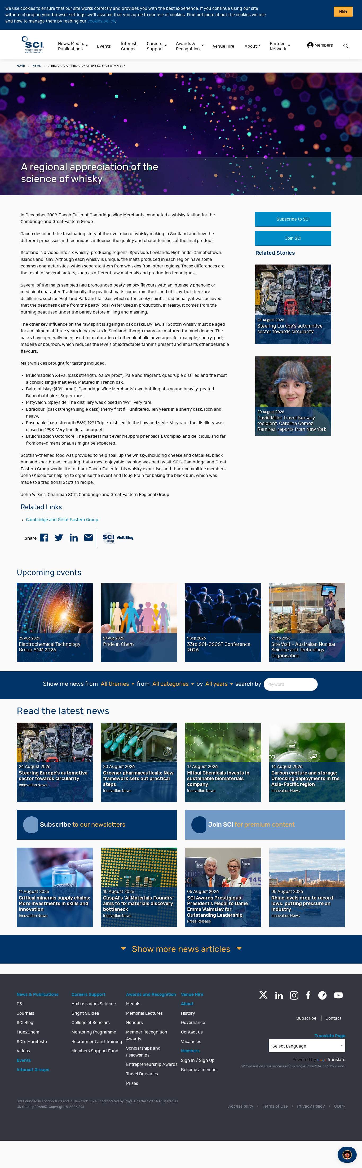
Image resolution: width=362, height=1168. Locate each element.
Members (323, 45)
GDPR (339, 1106)
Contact (333, 1018)
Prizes (132, 1083)
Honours (134, 1023)
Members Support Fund (95, 1051)
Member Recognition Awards (146, 1035)
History (188, 1013)
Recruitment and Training (97, 1042)
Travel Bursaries (142, 1074)
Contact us (192, 1032)
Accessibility (240, 1106)
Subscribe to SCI (293, 219)
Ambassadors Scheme (94, 1004)
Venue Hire (223, 46)
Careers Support (155, 46)
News (37, 65)
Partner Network (278, 46)
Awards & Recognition (188, 46)
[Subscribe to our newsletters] (31, 824)
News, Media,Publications (71, 46)
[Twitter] (263, 997)
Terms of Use (275, 1106)
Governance (193, 1023)
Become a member (199, 1070)
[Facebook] (308, 995)
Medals (133, 1004)
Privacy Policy (311, 1106)
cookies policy (101, 21)
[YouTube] (338, 995)
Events (104, 46)
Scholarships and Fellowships (143, 1051)
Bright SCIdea (85, 1013)
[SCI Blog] (322, 995)
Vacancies (191, 1042)
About (251, 46)
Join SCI (293, 238)
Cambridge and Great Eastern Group (62, 520)
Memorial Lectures (144, 1013)
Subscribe (306, 1018)
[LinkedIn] (278, 995)
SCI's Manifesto (32, 1042)
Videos (23, 1051)
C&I (20, 1004)
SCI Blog (25, 1023)
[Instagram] (294, 995)
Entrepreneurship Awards (152, 1064)
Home (21, 65)
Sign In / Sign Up (198, 1060)
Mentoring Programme (94, 1032)
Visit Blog (125, 538)
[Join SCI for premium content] (199, 824)
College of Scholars (91, 1023)
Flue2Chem (28, 1032)
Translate (336, 1060)
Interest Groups (128, 46)
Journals (25, 1013)
